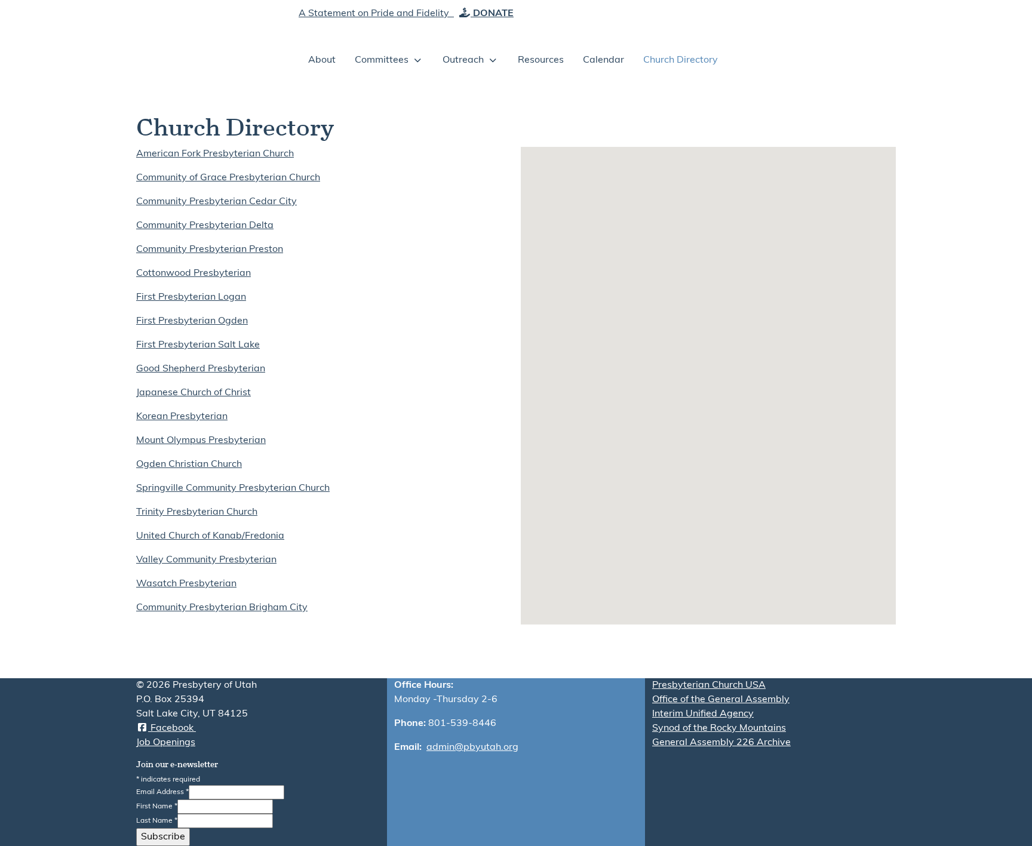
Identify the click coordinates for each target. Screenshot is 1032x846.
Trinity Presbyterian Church (196, 512)
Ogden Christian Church (189, 464)
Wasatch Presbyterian (186, 584)
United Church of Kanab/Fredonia (210, 536)
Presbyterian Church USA (709, 685)
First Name (156, 806)
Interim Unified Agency (703, 714)
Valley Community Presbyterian (206, 560)
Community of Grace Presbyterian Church (228, 178)
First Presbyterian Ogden (192, 321)
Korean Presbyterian (182, 417)
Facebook (172, 728)
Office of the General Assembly (721, 700)
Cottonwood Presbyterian (193, 273)
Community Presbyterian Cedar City (216, 202)
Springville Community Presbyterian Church (233, 488)
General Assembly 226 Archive (721, 742)
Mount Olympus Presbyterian (201, 440)
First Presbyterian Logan (191, 297)
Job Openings (165, 742)
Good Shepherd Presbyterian (200, 369)
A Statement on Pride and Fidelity (375, 14)
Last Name (156, 821)
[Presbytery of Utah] (205, 42)
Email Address (162, 792)
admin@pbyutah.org (472, 747)
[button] (656, 551)
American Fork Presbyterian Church (215, 154)
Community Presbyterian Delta (205, 225)
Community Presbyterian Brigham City (222, 608)
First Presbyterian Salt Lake (198, 345)
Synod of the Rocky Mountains (719, 728)
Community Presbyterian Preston (209, 249)
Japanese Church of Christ (193, 393)
